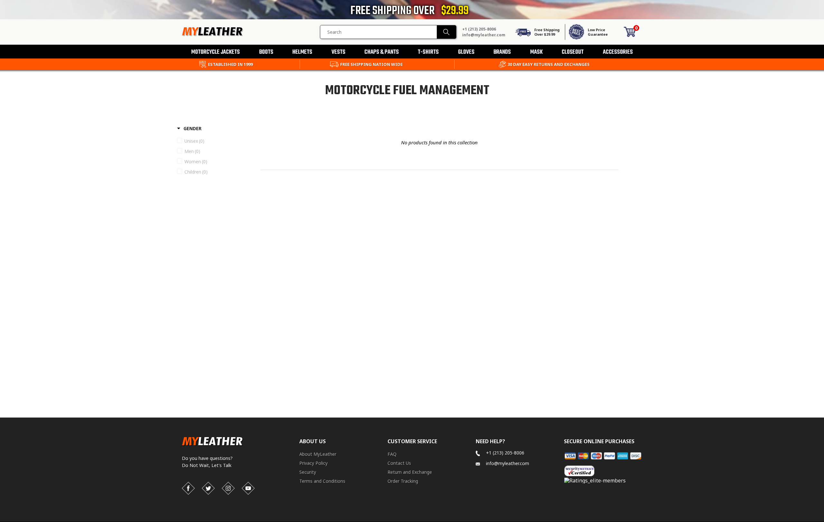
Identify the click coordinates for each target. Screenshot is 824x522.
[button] (823, 520)
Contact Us (399, 463)
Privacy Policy (313, 463)
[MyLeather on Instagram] (228, 488)
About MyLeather (317, 454)
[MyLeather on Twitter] (208, 488)
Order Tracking (403, 481)
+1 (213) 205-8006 (479, 29)
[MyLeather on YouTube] (248, 488)
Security (307, 472)
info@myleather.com (483, 35)
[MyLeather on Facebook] (188, 488)
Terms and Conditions (322, 481)
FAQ (392, 454)
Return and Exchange (410, 472)
